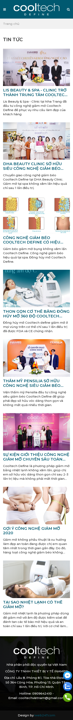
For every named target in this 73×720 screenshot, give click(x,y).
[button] (68, 9)
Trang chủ (11, 24)
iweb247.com (44, 715)
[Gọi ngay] (67, 697)
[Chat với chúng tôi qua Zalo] (67, 686)
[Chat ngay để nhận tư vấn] (67, 675)
